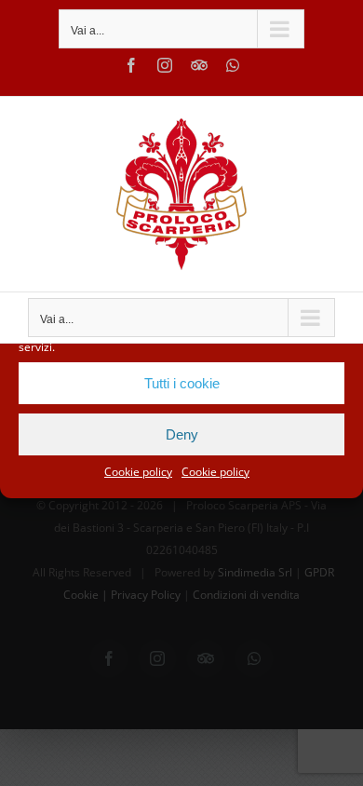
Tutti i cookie (182, 383)
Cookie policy (138, 472)
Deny (182, 434)
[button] (335, 311)
